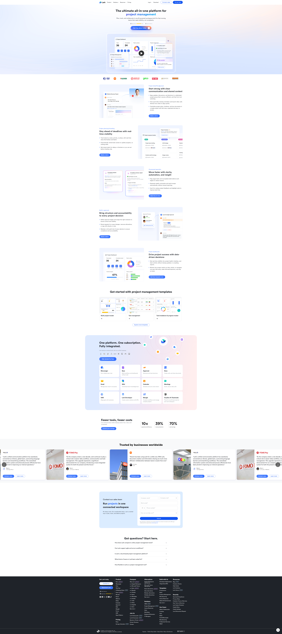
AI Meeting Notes (120, 590)
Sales (145, 610)
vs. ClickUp (132, 592)
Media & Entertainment (165, 600)
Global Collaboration (165, 609)
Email (117, 592)
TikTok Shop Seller (151, 631)
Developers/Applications (166, 581)
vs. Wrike (132, 602)
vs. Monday (133, 590)
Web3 (161, 624)
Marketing (147, 612)
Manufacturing (163, 596)
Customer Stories (177, 584)
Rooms (117, 596)
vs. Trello (132, 600)
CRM (145, 604)
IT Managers (147, 616)
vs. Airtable (132, 598)
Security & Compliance (178, 597)
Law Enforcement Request (179, 611)
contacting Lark (154, 522)
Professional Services (165, 621)
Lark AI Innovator (134, 618)
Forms (117, 611)
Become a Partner (134, 620)
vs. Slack (132, 588)
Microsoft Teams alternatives (148, 586)
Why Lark (132, 581)
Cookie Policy (176, 607)
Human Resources (148, 608)
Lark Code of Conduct (178, 605)
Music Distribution (168, 631)
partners (157, 521)
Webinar (118, 598)
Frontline (162, 611)
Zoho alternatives (148, 591)
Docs (117, 586)
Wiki (117, 607)
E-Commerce (163, 590)
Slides (117, 600)
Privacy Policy (176, 599)
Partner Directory (134, 622)
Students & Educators (149, 614)
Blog (174, 581)
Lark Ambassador (134, 615)
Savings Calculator (120, 624)
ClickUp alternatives (149, 595)
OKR (117, 613)
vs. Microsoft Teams (135, 586)
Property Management (165, 594)
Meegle (117, 609)
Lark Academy (176, 588)
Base (117, 581)
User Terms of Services (178, 603)
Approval (118, 605)
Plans (117, 622)
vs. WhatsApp (133, 596)
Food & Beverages (164, 617)
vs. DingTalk (133, 604)
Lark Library (176, 590)
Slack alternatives (148, 588)
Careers (132, 624)
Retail (161, 592)
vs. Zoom (132, 606)
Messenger (118, 584)
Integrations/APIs (164, 583)
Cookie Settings (177, 609)
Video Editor (160, 631)
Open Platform (119, 615)
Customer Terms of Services (180, 601)
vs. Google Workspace (135, 584)
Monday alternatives (149, 593)
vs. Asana (132, 594)
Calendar (118, 602)
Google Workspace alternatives (149, 582)
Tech (161, 613)
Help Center (176, 586)
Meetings (118, 588)
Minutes (118, 594)
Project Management (149, 606)
